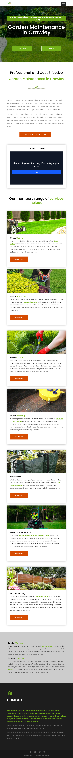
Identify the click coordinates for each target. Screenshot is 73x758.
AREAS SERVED (22, 48)
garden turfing (47, 646)
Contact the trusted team (35, 134)
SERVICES (51, 48)
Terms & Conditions (42, 755)
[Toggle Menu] (63, 4)
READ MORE (19, 259)
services (10, 669)
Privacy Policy (28, 755)
